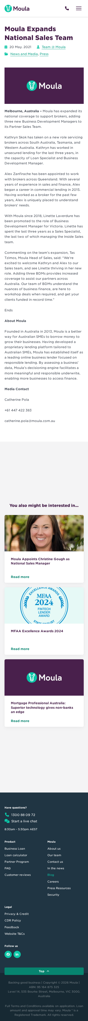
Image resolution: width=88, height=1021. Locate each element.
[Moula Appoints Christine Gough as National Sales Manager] (44, 534)
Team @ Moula (54, 47)
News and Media (24, 54)
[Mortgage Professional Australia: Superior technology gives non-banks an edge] (44, 678)
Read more (20, 577)
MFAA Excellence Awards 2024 (37, 631)
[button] (79, 8)
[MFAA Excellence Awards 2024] (44, 606)
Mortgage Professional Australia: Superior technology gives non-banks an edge (42, 707)
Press (44, 54)
